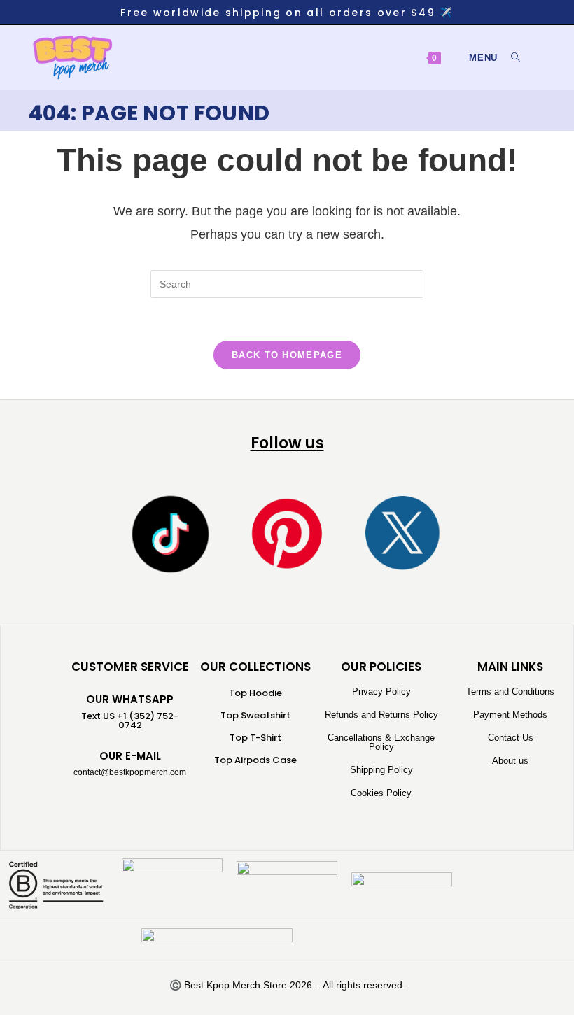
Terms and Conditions (510, 691)
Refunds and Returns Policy (381, 714)
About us (510, 760)
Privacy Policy (381, 691)
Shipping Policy (381, 770)
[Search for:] (510, 57)
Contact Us (510, 737)
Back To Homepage (287, 355)
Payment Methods (510, 714)
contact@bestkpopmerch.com (130, 772)
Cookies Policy (381, 793)
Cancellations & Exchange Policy (381, 742)
